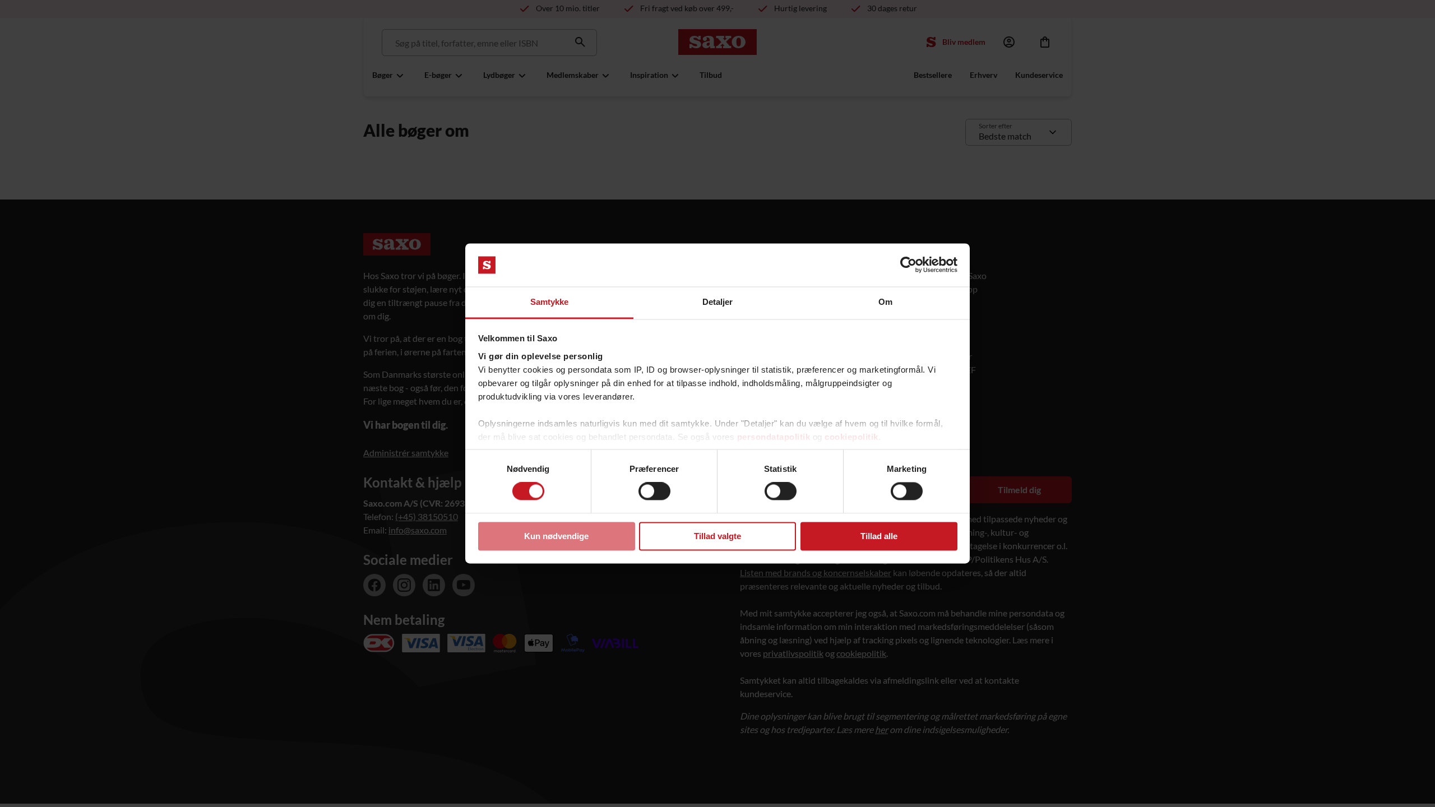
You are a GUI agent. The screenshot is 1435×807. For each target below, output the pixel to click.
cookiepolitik (851, 437)
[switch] (654, 491)
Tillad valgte (717, 536)
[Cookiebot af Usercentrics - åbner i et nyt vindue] (908, 265)
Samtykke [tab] (549, 302)
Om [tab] (885, 302)
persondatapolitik (774, 437)
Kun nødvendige (556, 536)
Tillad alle (878, 536)
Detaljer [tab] (717, 302)
